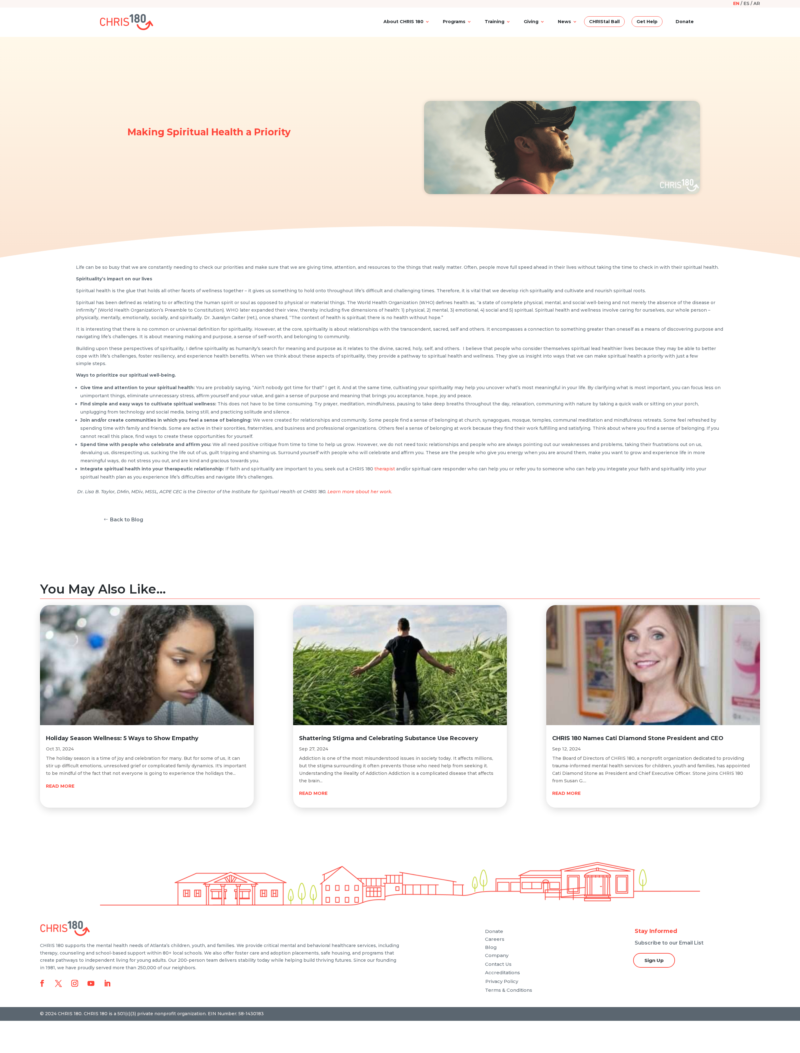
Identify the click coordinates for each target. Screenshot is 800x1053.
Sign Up (654, 960)
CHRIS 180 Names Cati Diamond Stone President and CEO (637, 738)
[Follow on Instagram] (75, 983)
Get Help (647, 21)
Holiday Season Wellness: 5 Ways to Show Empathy (122, 738)
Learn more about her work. (360, 491)
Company (496, 955)
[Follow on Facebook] (42, 983)
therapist (384, 469)
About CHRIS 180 (403, 21)
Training (494, 21)
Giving (531, 21)
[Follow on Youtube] (91, 983)
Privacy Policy (501, 981)
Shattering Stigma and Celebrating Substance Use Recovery (388, 738)
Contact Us (498, 964)
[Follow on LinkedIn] (107, 983)
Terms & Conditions (508, 990)
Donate (685, 21)
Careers (494, 939)
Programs (454, 21)
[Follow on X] (58, 983)
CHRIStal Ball (604, 21)
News (564, 21)
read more (60, 786)
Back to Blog (126, 520)
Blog (491, 947)
